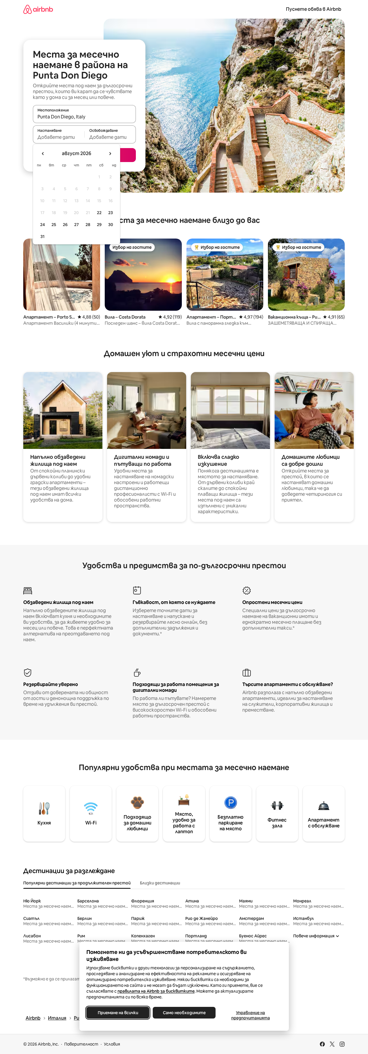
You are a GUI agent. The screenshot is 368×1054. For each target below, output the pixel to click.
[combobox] (84, 116)
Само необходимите (184, 1012)
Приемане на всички (117, 1012)
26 (65, 224)
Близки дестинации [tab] (160, 883)
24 (42, 224)
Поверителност (81, 1044)
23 (110, 212)
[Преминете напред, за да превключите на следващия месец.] (110, 153)
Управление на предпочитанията (250, 1015)
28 (88, 224)
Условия (112, 1044)
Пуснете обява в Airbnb (313, 9)
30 (110, 224)
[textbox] (59, 137)
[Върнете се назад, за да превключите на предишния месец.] (43, 153)
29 (99, 224)
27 (76, 224)
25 (53, 224)
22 (99, 212)
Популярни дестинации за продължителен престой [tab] (77, 883)
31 (42, 236)
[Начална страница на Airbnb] (38, 9)
